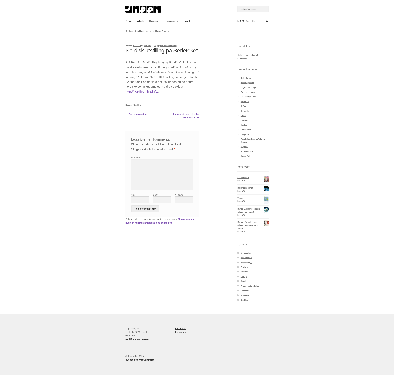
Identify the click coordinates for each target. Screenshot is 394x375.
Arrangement (246, 257)
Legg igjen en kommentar (165, 45)
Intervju (244, 276)
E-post (157, 194)
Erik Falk (147, 45)
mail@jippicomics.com (137, 338)
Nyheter (141, 20)
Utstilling (139, 31)
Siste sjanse (246, 129)
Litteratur (245, 120)
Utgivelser (245, 295)
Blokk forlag (246, 78)
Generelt (244, 271)
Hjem (131, 31)
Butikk (128, 20)
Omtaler (244, 281)
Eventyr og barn (248, 92)
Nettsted (179, 194)
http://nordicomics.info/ (141, 91)
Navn (134, 194)
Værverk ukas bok (137, 114)
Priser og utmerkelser (250, 285)
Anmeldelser (246, 253)
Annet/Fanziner (247, 151)
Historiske (245, 110)
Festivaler (245, 267)
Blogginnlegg (246, 262)
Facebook (180, 328)
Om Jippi (153, 20)
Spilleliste (245, 290)
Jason (243, 115)
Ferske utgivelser (248, 96)
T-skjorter (245, 134)
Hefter (243, 106)
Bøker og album (247, 82)
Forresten (245, 101)
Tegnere (170, 20)
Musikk (244, 125)
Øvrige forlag (246, 156)
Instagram (180, 331)
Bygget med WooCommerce (140, 359)
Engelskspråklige (248, 87)
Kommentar (137, 157)
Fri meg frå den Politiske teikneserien (186, 115)
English (187, 20)
